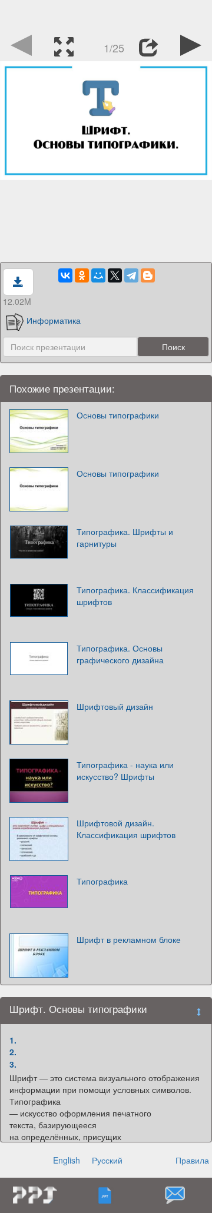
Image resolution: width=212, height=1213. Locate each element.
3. (12, 1064)
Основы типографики (118, 415)
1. (12, 1040)
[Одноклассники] (82, 275)
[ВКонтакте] (65, 275)
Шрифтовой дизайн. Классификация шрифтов (126, 828)
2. (12, 1052)
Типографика (102, 881)
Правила (192, 1160)
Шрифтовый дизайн (115, 706)
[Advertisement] (106, 14)
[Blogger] (148, 275)
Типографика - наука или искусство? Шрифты (125, 770)
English (66, 1160)
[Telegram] (131, 275)
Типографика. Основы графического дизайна (120, 654)
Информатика (53, 320)
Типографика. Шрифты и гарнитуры (125, 537)
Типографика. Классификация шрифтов (135, 595)
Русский (107, 1160)
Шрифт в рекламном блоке (129, 939)
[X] (115, 275)
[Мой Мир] (98, 275)
